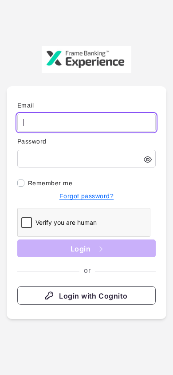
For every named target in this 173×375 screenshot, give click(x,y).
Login (82, 248)
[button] (148, 160)
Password (32, 141)
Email (25, 105)
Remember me (50, 183)
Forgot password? (86, 195)
